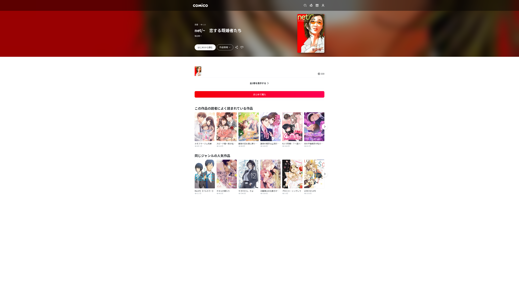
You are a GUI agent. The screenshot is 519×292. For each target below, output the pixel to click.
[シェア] (236, 47)
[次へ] (325, 127)
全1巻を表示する (258, 83)
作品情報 (223, 47)
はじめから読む (205, 47)
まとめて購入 (259, 94)
